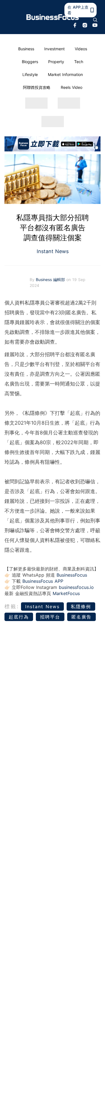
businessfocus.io (76, 587)
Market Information (65, 74)
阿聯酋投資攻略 (36, 87)
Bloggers (30, 61)
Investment (54, 48)
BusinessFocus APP (42, 581)
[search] (95, 19)
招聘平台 (50, 617)
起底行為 (19, 617)
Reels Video (71, 87)
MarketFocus (66, 593)
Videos (81, 48)
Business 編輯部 (51, 279)
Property (56, 61)
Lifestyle (30, 74)
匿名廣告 (81, 617)
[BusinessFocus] (52, 17)
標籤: (11, 606)
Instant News (53, 251)
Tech (78, 61)
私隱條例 (81, 606)
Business (26, 48)
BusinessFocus (72, 575)
